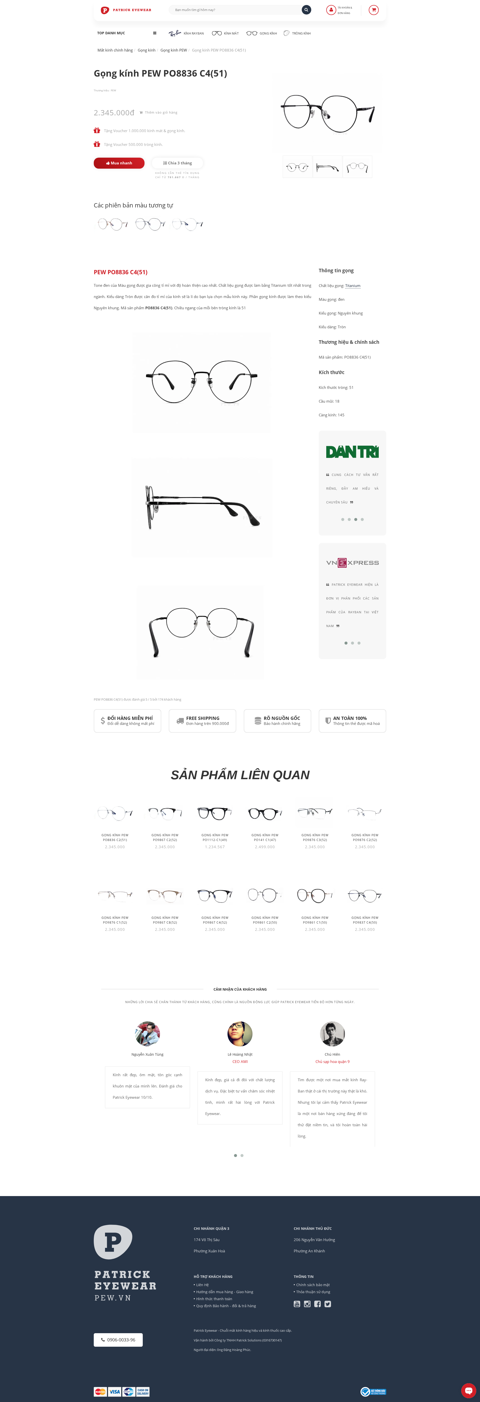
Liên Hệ (202, 1284)
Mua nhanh (121, 162)
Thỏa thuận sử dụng (313, 1291)
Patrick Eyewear (205, 1330)
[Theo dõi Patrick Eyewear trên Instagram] (309, 1305)
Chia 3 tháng (179, 162)
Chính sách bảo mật (313, 1284)
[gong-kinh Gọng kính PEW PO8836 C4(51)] (112, 223)
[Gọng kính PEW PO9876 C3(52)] (315, 812)
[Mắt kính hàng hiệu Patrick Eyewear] (126, 10)
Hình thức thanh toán (214, 1298)
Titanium (352, 285)
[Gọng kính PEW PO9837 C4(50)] (365, 895)
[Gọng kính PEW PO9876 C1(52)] (115, 895)
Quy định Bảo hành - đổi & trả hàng (226, 1305)
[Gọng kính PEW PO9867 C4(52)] (215, 895)
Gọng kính (268, 33)
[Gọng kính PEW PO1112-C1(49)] (215, 812)
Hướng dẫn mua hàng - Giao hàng (224, 1291)
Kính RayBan (194, 33)
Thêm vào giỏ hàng (161, 112)
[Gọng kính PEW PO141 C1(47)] (265, 812)
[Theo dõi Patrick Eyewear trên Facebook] (319, 1305)
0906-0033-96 (121, 1340)
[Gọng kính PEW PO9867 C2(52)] (165, 812)
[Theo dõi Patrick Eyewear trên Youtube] (299, 1305)
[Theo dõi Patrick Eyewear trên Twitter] (327, 1305)
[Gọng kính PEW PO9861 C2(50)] (265, 895)
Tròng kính (301, 33)
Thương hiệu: (102, 90)
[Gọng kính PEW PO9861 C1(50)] (315, 895)
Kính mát (231, 33)
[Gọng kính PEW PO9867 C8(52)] (165, 895)
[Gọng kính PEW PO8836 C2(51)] (115, 812)
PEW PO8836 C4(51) (121, 272)
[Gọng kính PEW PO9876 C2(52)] (365, 812)
